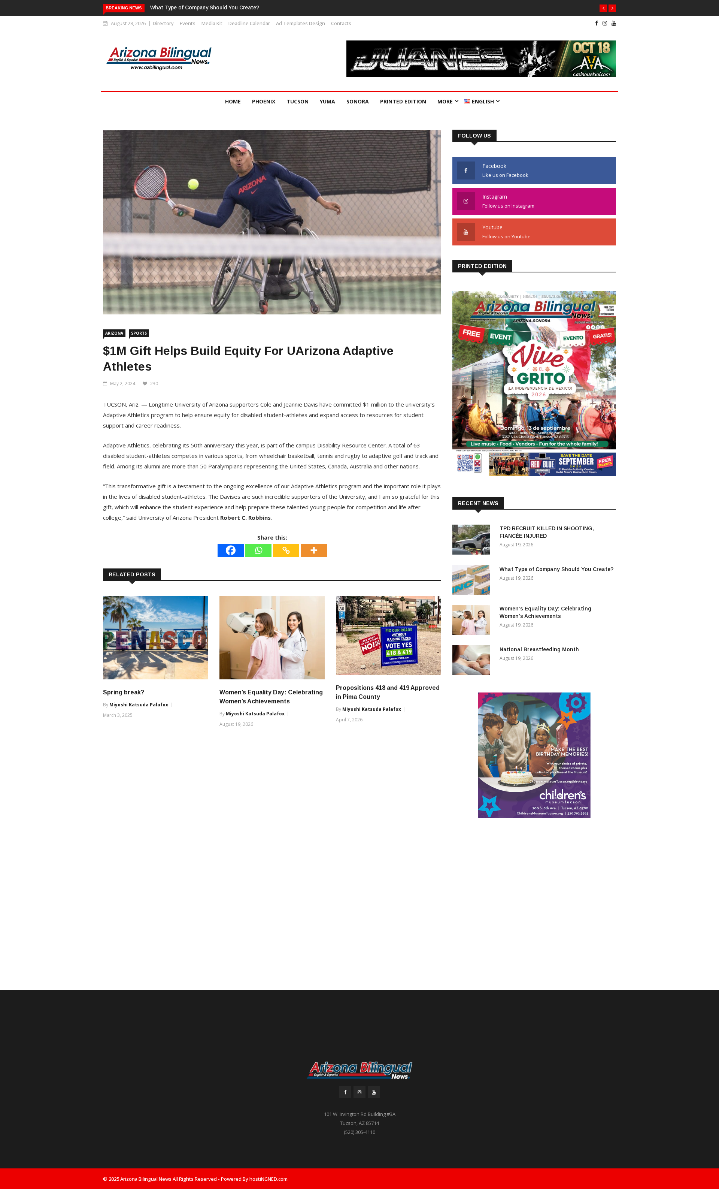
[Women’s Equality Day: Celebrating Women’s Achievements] (473, 621)
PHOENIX (263, 101)
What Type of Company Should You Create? (204, 7)
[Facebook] (231, 550)
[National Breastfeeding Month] (473, 661)
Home (233, 101)
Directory (163, 23)
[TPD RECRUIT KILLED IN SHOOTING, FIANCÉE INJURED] (473, 541)
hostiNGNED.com (268, 1179)
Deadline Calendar (249, 23)
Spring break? (123, 692)
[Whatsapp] (258, 550)
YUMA (327, 101)
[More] (314, 550)
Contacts (341, 23)
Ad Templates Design (300, 23)
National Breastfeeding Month (539, 649)
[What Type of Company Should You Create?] (473, 581)
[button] (603, 8)
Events (187, 23)
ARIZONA (114, 333)
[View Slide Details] (481, 58)
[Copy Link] (286, 550)
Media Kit (211, 23)
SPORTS (139, 333)
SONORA (357, 101)
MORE (445, 101)
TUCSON (297, 101)
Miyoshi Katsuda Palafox (138, 704)
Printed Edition (403, 101)
